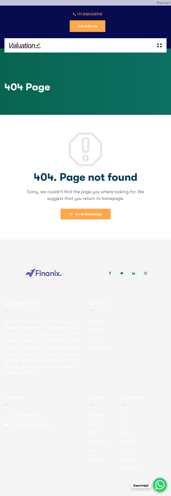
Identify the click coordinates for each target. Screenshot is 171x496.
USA (125, 424)
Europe (127, 451)
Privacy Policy (100, 348)
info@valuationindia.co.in (32, 424)
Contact (95, 339)
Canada (128, 442)
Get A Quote (87, 26)
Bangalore (97, 415)
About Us (96, 321)
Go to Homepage (88, 214)
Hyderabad (97, 442)
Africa (126, 433)
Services (95, 330)
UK (124, 415)
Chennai (95, 424)
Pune (93, 451)
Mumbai (95, 460)
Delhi (93, 433)
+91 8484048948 (89, 14)
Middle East (131, 469)
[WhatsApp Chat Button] (160, 485)
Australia (128, 460)
